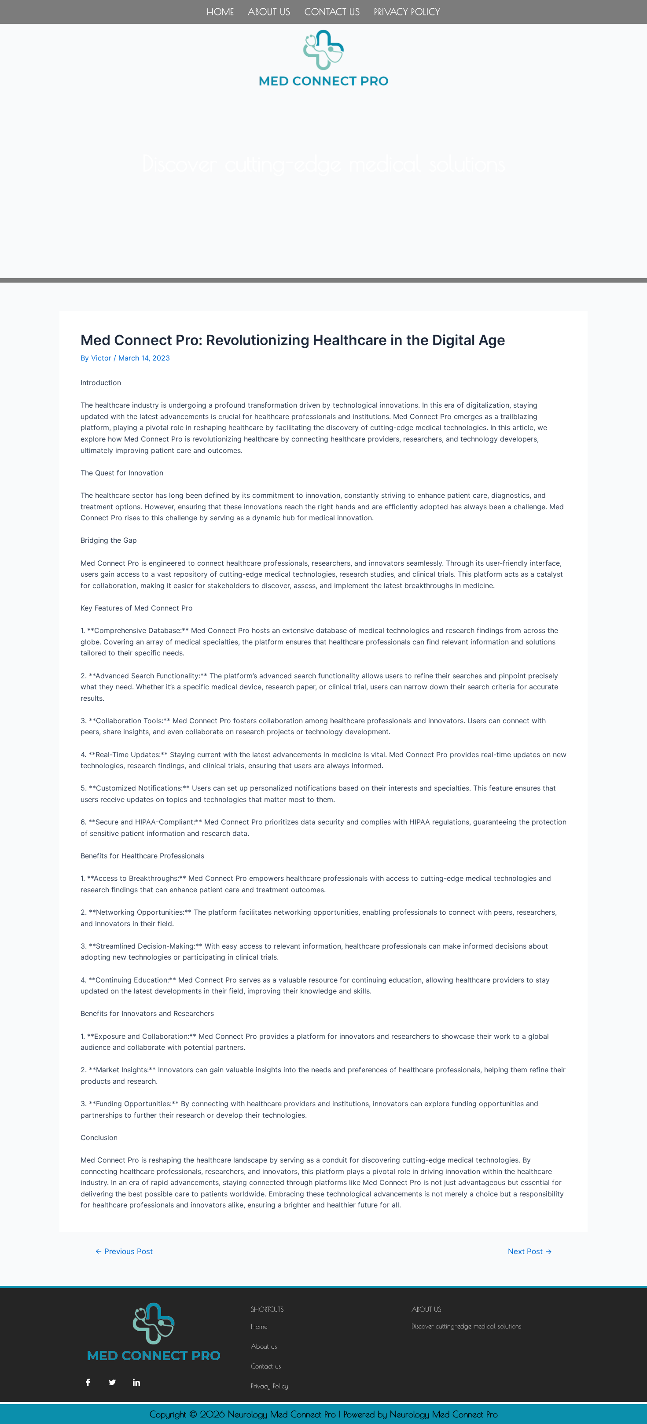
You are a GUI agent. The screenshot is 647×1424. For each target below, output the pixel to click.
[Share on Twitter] (112, 1382)
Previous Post (124, 1251)
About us (269, 12)
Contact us (332, 12)
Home (220, 12)
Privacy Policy (407, 12)
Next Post (530, 1251)
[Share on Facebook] (88, 1382)
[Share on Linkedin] (136, 1382)
